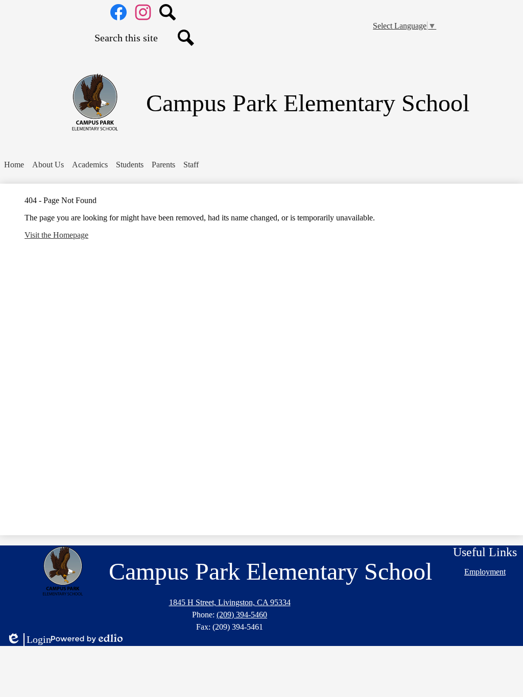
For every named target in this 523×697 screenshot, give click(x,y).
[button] (48, 164)
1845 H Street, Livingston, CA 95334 (230, 602)
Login (28, 640)
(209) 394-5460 (242, 614)
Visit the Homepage (56, 235)
